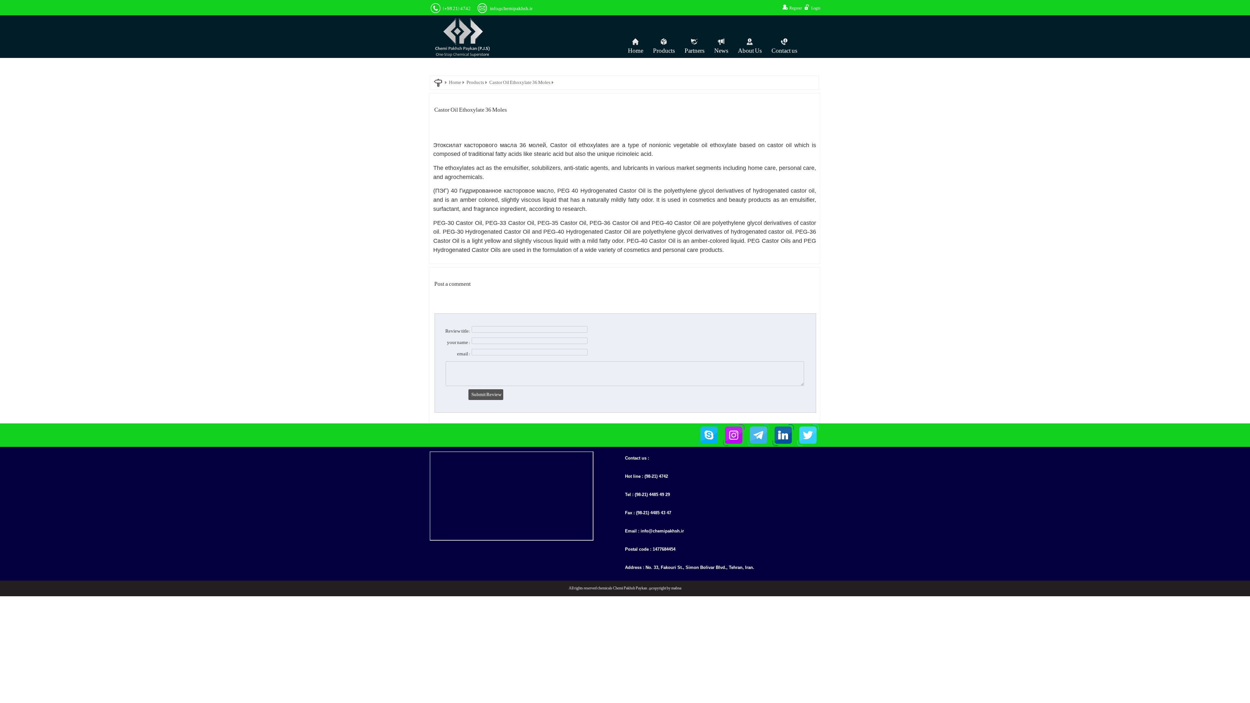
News (721, 51)
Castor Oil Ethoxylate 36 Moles (519, 82)
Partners (694, 51)
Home (635, 51)
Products (664, 51)
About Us (750, 51)
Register (795, 8)
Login (815, 8)
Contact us (784, 51)
